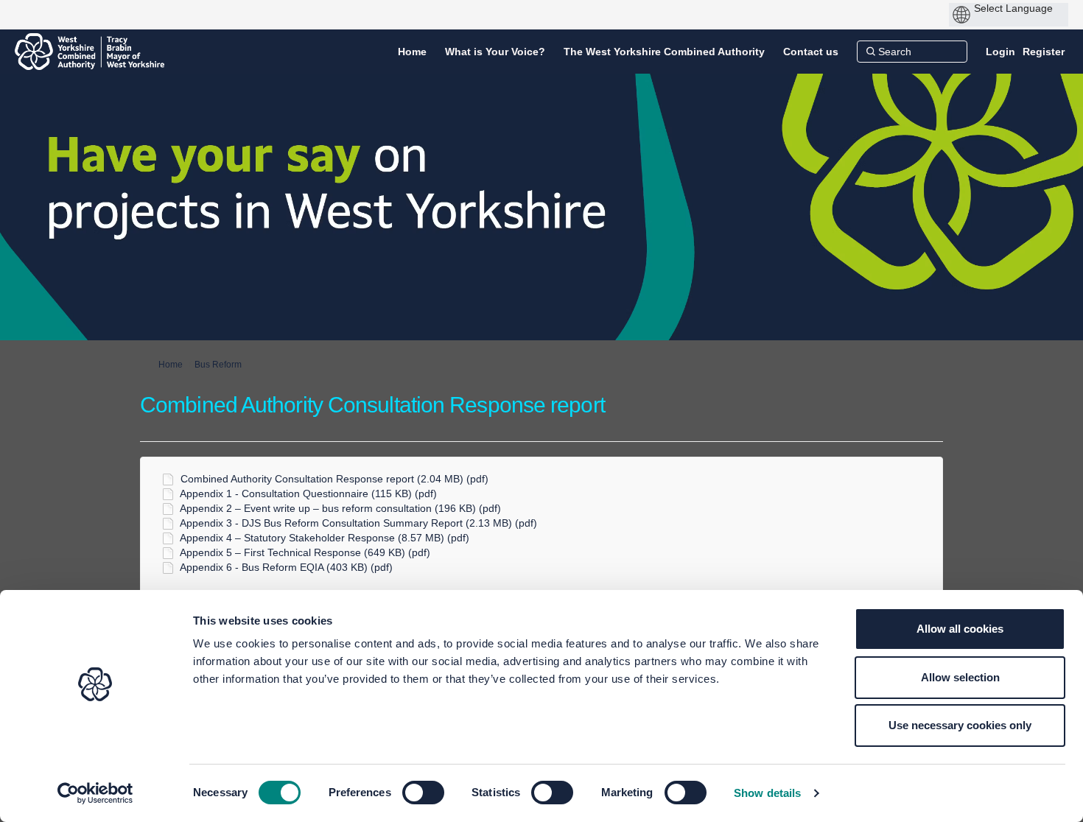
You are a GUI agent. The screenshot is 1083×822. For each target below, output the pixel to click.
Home (170, 364)
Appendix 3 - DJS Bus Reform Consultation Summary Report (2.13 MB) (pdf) (358, 523)
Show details (767, 793)
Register (1044, 51)
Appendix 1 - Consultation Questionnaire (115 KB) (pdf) (308, 493)
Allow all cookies (959, 628)
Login (1000, 51)
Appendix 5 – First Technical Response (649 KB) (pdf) (305, 552)
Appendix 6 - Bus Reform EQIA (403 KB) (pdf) (286, 567)
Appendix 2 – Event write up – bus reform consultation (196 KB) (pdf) (340, 508)
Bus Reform (218, 364)
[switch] (423, 792)
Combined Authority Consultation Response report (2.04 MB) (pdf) (334, 479)
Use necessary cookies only (960, 725)
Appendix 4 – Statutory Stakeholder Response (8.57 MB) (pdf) (324, 538)
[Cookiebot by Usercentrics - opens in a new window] (95, 793)
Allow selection (960, 677)
